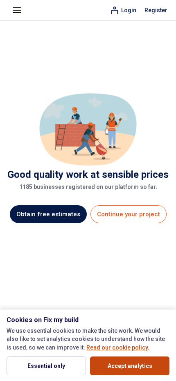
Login (128, 10)
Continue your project (128, 214)
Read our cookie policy (117, 347)
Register (155, 10)
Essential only (46, 366)
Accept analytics (130, 366)
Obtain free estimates (48, 214)
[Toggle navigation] (17, 10)
